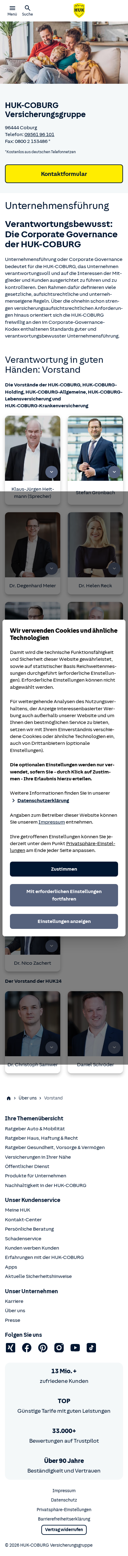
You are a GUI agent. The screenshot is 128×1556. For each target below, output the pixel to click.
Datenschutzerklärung (43, 800)
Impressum (52, 822)
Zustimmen (64, 869)
